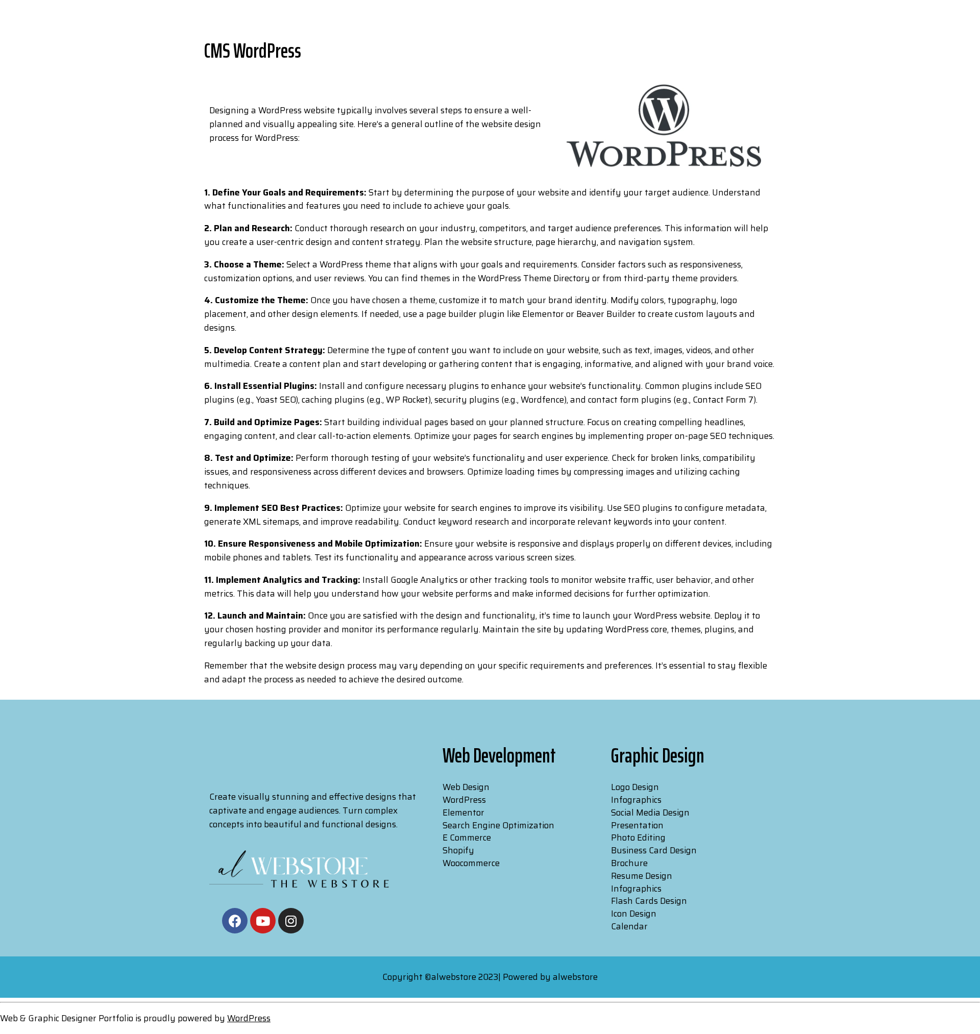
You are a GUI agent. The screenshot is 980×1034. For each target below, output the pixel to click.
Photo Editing (638, 837)
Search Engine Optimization (498, 825)
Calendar (629, 926)
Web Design (466, 787)
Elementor (463, 812)
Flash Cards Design (649, 900)
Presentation (637, 825)
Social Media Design (650, 812)
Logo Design (635, 787)
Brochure (629, 863)
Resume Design (641, 875)
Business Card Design (654, 850)
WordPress (464, 799)
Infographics (636, 799)
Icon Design (633, 913)
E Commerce (467, 837)
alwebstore (575, 976)
